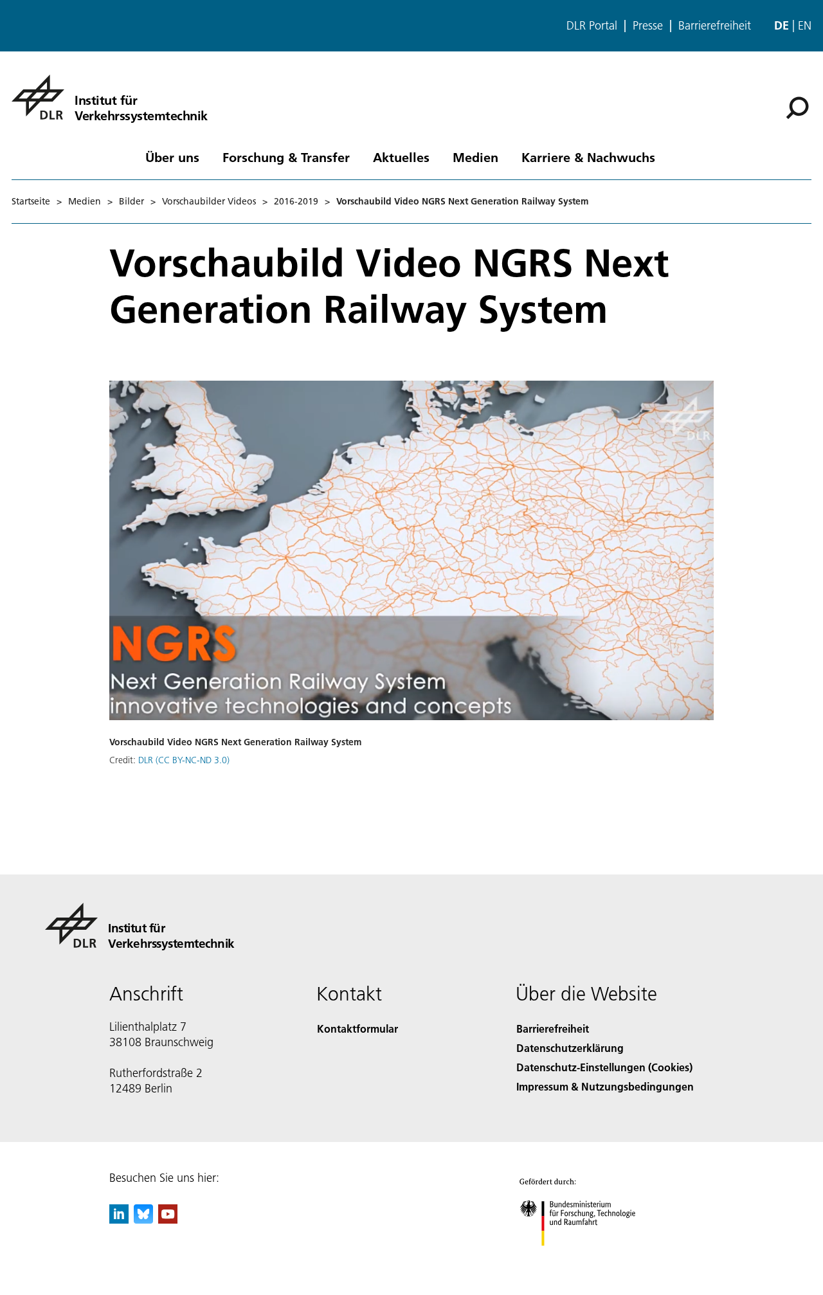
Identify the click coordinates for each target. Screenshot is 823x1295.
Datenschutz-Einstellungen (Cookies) (604, 1067)
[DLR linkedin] (119, 1219)
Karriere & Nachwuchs (588, 157)
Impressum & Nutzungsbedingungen (605, 1086)
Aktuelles (401, 157)
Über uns (172, 157)
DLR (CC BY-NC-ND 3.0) (184, 760)
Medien (475, 157)
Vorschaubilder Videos (209, 201)
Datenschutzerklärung (570, 1048)
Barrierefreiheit (714, 26)
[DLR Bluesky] (143, 1219)
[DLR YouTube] (167, 1219)
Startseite (31, 201)
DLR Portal (591, 26)
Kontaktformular (357, 1028)
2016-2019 (296, 201)
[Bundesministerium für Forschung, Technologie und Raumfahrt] (590, 1258)
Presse (648, 26)
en (804, 25)
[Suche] (799, 107)
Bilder (131, 201)
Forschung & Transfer (286, 157)
